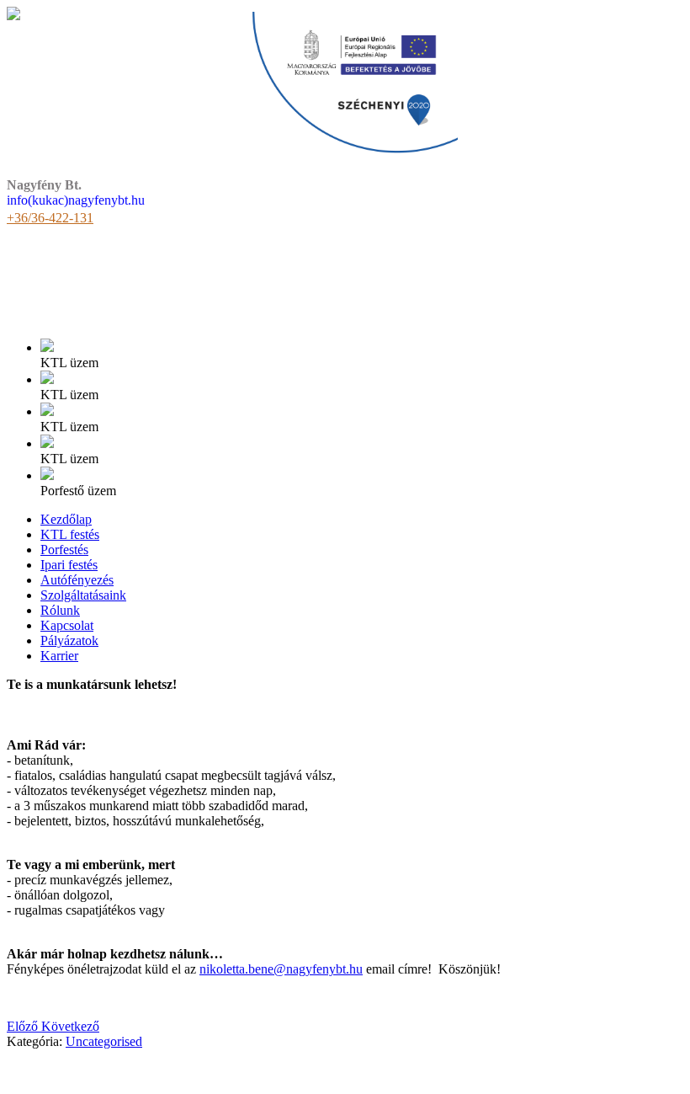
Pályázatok (69, 640)
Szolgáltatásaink (83, 595)
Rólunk (60, 610)
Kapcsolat (66, 625)
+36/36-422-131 (50, 218)
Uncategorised (104, 1041)
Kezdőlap (66, 519)
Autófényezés (77, 580)
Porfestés (64, 549)
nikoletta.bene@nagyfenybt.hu (281, 969)
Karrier (59, 655)
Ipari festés (69, 565)
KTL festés (69, 534)
